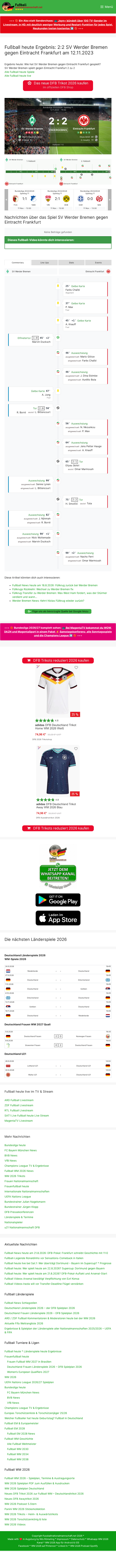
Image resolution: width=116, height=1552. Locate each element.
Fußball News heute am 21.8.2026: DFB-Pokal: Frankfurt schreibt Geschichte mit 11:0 (56, 1253)
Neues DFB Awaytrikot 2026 (22, 1498)
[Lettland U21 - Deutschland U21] (58, 1064)
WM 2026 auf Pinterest (43, 1545)
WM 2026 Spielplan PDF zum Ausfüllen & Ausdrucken (37, 1483)
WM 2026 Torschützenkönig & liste (26, 1519)
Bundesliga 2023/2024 (53, 107)
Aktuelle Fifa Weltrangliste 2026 (24, 1323)
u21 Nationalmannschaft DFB (22, 1227)
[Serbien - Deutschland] (58, 1005)
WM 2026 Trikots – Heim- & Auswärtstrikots (31, 1514)
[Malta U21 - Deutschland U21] (58, 1073)
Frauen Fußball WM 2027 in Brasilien (29, 1361)
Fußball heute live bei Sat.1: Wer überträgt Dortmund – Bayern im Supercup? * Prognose (58, 1263)
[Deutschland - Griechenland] (58, 978)
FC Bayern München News (21, 1150)
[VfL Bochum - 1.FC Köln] (90, 199)
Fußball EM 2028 (15, 1428)
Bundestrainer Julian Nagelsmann (25, 1201)
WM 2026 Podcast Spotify (84, 1545)
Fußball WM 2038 (17, 1459)
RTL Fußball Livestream (19, 1110)
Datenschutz (78, 1539)
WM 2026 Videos (15, 1524)
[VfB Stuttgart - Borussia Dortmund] (24, 199)
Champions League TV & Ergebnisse (27, 1165)
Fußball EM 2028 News (21, 1433)
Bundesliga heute (15, 1145)
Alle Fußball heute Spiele (19, 71)
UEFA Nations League (18, 1196)
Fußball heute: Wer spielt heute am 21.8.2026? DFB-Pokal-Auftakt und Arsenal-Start (56, 1273)
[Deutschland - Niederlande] (58, 1014)
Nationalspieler (14, 1222)
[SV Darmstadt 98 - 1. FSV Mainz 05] (57, 199)
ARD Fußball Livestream (19, 1100)
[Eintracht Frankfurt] (84, 124)
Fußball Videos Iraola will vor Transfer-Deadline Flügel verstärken (44, 1283)
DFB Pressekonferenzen (19, 1212)
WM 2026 (10, 1377)
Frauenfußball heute (17, 1186)
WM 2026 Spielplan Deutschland (24, 1488)
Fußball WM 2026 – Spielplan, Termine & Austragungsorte (40, 1478)
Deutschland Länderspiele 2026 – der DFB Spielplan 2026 (40, 1308)
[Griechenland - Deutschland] (58, 996)
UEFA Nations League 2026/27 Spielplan (29, 1382)
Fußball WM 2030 (18, 1449)
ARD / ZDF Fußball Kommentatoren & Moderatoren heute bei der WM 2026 (50, 1318)
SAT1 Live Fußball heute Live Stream (27, 1115)
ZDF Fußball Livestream (19, 1105)
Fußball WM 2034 (18, 1454)
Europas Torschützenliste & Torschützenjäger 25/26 (36, 1413)
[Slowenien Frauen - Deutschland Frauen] (58, 1043)
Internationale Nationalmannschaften (27, 1191)
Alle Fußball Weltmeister (21, 1443)
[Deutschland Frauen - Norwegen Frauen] (58, 1034)
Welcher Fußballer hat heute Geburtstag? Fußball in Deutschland (44, 1418)
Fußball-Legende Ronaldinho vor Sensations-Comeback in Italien (44, 1258)
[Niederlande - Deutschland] (58, 969)
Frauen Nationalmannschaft (21, 1181)
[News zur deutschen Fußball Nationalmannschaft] (22, 7)
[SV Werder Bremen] (32, 124)
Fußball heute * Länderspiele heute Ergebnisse (33, 1351)
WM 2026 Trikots (15, 1176)
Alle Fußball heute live (18, 75)
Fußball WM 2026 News (19, 1170)
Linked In (63, 1545)
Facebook (23, 1545)
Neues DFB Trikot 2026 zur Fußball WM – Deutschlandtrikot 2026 (44, 1493)
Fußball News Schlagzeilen (21, 1302)
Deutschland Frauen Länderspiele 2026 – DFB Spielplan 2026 (42, 1313)
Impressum (63, 1539)
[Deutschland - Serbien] (58, 987)
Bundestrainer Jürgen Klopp (21, 1206)
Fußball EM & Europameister (22, 1423)
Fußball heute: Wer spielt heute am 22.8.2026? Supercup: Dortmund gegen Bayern (55, 1268)
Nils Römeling (47, 1539)
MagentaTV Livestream (19, 1120)
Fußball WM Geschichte (19, 1438)
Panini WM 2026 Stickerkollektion (25, 1509)
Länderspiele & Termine (19, 1217)
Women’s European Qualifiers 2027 (28, 1371)
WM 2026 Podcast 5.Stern (21, 1503)
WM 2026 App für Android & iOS (62, 1542)
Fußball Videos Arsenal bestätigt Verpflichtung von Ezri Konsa (42, 1278)
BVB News (11, 1155)
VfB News (11, 1160)
